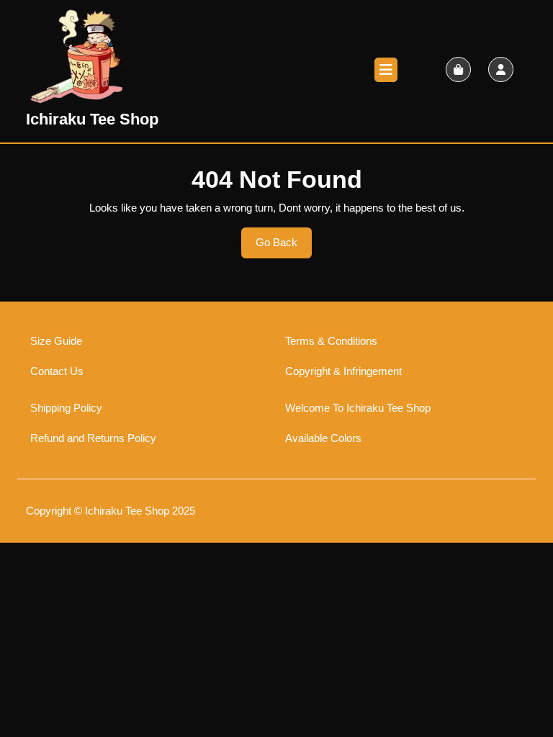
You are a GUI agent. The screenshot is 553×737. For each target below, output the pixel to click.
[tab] (385, 70)
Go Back (284, 246)
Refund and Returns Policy (93, 438)
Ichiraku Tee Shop (92, 119)
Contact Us (57, 371)
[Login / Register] (500, 69)
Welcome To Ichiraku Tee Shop (358, 408)
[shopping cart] (458, 69)
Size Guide (56, 341)
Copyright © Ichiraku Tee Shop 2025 (110, 511)
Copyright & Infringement (343, 371)
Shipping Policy (66, 408)
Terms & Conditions (331, 341)
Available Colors (323, 438)
